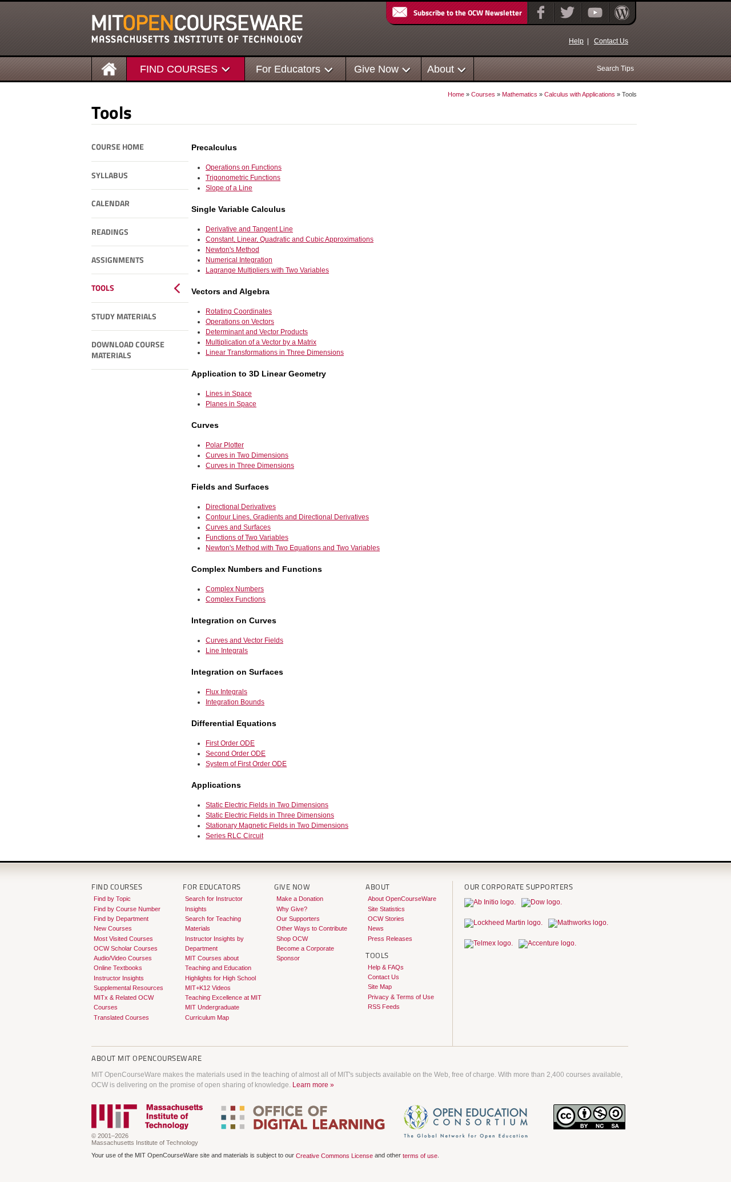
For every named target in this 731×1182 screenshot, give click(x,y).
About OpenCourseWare (402, 898)
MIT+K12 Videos (208, 987)
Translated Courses (121, 1017)
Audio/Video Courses (123, 958)
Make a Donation (299, 898)
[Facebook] (539, 20)
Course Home (117, 147)
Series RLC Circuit (234, 836)
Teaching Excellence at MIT (223, 997)
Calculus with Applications (579, 94)
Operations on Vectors (240, 322)
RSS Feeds (384, 1006)
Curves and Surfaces (238, 527)
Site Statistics (386, 908)
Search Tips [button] (615, 69)
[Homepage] (109, 68)
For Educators (288, 69)
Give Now (376, 69)
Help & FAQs (386, 967)
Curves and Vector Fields (244, 640)
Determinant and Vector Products (257, 332)
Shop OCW (292, 938)
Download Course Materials (127, 349)
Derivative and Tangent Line (249, 229)
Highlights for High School (220, 978)
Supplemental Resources (128, 987)
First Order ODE (230, 743)
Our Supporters (298, 918)
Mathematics (519, 94)
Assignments (117, 260)
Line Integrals (227, 651)
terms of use (420, 1156)
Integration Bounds (235, 702)
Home (456, 94)
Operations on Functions (244, 167)
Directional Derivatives (241, 507)
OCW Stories (386, 918)
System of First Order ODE (246, 764)
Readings (109, 232)
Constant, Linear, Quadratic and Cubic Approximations (289, 239)
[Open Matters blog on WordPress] (621, 20)
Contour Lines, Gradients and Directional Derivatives (287, 517)
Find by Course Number (127, 908)
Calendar (110, 203)
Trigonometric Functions (243, 178)
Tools (102, 288)
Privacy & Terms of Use (401, 996)
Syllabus (109, 175)
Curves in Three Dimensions (250, 466)
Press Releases (390, 938)
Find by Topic (112, 898)
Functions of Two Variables (247, 538)
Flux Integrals (226, 692)
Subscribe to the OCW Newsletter (467, 12)
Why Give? (291, 908)
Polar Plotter (225, 445)
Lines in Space (229, 394)
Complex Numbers (235, 589)
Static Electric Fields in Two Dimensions (267, 805)
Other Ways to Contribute (311, 928)
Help (576, 41)
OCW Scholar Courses (126, 948)
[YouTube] (594, 20)
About (440, 69)
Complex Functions (236, 599)
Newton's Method (232, 250)
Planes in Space (231, 404)
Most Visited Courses (123, 938)
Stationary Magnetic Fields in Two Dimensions (277, 826)
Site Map (380, 986)
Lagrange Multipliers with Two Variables (267, 270)
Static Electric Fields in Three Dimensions (270, 815)
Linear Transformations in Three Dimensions (275, 352)
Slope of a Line (229, 188)
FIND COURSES (179, 69)
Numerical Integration (239, 260)
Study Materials (123, 316)
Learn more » (313, 1085)
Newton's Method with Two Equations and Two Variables (293, 548)
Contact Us (611, 41)
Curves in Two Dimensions (247, 455)
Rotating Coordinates (239, 311)
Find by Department (121, 918)
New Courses (113, 928)
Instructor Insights (119, 978)
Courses (483, 94)
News (376, 928)
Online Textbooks (118, 967)
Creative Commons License (334, 1156)
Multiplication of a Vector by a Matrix (261, 342)
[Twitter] (566, 20)
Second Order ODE (236, 754)
